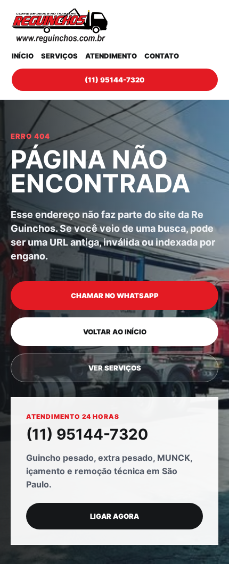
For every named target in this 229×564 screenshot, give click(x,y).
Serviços (59, 56)
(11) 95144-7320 (114, 79)
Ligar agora (114, 516)
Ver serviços (114, 368)
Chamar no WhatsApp (115, 295)
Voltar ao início (114, 331)
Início (23, 56)
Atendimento (111, 56)
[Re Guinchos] (60, 26)
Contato (161, 56)
